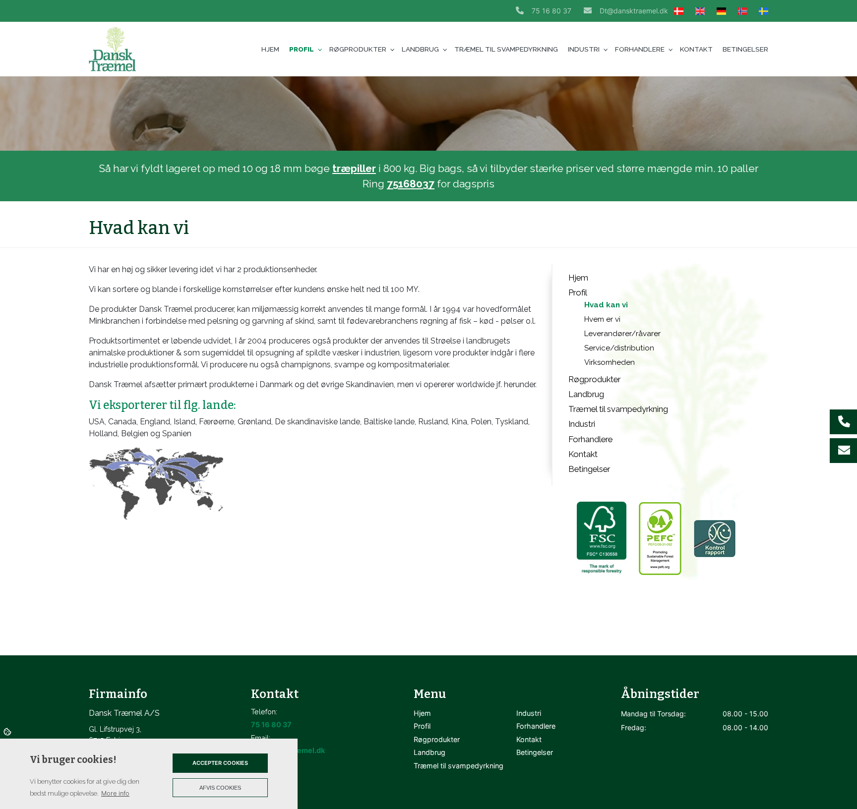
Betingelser (589, 469)
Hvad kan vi (606, 304)
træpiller (354, 168)
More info (115, 793)
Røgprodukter (594, 379)
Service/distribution (619, 348)
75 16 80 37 (551, 10)
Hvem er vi (602, 319)
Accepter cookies (220, 762)
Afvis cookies (220, 788)
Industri (581, 424)
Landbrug (586, 394)
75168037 (410, 183)
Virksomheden (609, 362)
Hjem (578, 278)
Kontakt (583, 454)
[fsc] (600, 538)
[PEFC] (659, 538)
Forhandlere (590, 439)
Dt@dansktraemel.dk (634, 10)
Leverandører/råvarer (622, 333)
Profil (577, 292)
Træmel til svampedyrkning (618, 409)
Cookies (8, 731)
